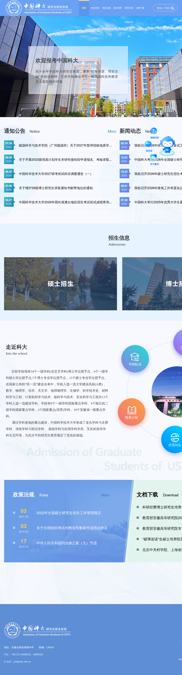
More (112, 131)
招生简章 (117, 8)
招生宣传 (95, 8)
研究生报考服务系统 (129, 11)
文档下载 (140, 8)
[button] (4, 58)
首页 (84, 8)
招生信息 (106, 8)
